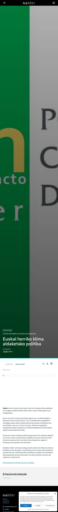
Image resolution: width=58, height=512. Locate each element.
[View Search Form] (4, 2)
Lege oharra (45, 509)
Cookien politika (31, 509)
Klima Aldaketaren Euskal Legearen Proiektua (18, 463)
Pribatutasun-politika (39, 509)
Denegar (38, 505)
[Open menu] (53, 2)
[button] (55, 493)
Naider (5, 351)
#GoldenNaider (6, 369)
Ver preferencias (50, 505)
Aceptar (26, 505)
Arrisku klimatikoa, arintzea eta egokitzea (19, 333)
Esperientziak (20, 364)
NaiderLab (9, 364)
